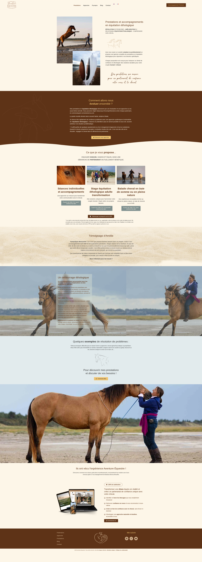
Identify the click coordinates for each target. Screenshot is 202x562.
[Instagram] (131, 538)
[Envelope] (136, 538)
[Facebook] (126, 538)
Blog (101, 5)
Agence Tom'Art (102, 550)
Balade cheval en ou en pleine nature (131, 192)
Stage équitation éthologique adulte (101, 192)
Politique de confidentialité (122, 550)
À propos (95, 5)
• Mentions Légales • (111, 550)
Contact (108, 5)
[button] (113, 484)
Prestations (77, 5)
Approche (86, 5)
